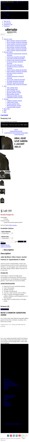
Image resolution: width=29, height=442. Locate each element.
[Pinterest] (11, 436)
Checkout (7, 26)
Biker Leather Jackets (13, 94)
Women (6, 99)
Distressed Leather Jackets (14, 96)
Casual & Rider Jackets (13, 107)
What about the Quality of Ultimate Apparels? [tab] (14, 339)
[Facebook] (8, 436)
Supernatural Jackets (16, 131)
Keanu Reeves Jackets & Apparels (17, 71)
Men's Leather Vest (12, 89)
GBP (8, 9)
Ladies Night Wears (12, 102)
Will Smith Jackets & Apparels (15, 83)
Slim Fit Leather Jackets (13, 91)
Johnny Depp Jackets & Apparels (17, 70)
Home (16, 129)
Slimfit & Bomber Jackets (14, 105)
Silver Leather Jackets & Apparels (16, 47)
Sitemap (6, 389)
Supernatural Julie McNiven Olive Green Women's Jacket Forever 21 (16, 133)
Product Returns (8, 397)
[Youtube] (19, 436)
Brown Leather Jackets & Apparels (17, 42)
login (15, 2)
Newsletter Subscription (10, 385)
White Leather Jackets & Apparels (17, 49)
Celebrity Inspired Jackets (14, 100)
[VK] (14, 436)
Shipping (6, 399)
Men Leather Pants (12, 87)
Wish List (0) (7, 21)
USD (5, 6)
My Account (4, 18)
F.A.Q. (5, 400)
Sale (5, 110)
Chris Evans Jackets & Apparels (16, 57)
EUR (8, 7)
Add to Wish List (5, 245)
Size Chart (7, 109)
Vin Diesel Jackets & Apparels (15, 81)
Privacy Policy (8, 381)
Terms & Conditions (9, 382)
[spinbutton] (9, 242)
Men (5, 86)
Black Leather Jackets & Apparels (16, 40)
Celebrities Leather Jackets (15, 97)
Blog (5, 112)
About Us (6, 379)
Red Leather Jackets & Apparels (16, 45)
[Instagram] (17, 436)
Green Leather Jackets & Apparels (17, 44)
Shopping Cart (8, 24)
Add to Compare (6, 246)
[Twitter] (5, 436)
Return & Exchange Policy (11, 384)
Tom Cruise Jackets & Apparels (16, 79)
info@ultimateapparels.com (13, 424)
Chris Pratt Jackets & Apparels (15, 58)
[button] (15, 241)
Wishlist (6, 387)
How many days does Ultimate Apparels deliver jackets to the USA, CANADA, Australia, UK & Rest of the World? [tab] (14, 320)
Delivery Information (10, 395)
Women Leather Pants (13, 104)
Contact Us (7, 402)
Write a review (13, 225)
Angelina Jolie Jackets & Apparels (17, 84)
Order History (7, 405)
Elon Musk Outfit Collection (14, 65)
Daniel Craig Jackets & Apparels (16, 60)
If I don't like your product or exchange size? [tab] (14, 340)
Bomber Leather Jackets (14, 92)
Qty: (2, 241)
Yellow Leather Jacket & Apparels (16, 50)
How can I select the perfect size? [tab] (10, 338)
